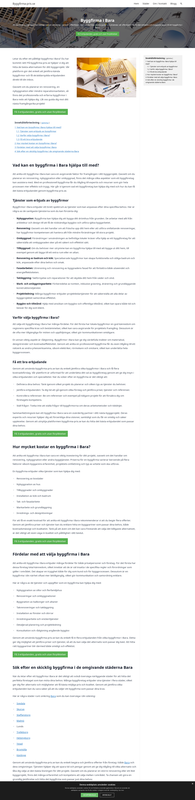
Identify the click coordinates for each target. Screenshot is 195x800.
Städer (146, 3)
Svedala (21, 703)
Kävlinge (21, 755)
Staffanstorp (23, 714)
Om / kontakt (160, 3)
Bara (53, 696)
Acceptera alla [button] (89, 795)
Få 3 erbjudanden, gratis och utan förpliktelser (97, 34)
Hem (136, 3)
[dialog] (97, 790)
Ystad (20, 743)
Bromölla (22, 749)
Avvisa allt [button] (106, 795)
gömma (45, 122)
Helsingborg (23, 737)
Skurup (20, 709)
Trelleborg (22, 732)
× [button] (192, 784)
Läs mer (121, 790)
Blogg (173, 3)
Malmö (20, 720)
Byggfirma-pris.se (24, 3)
